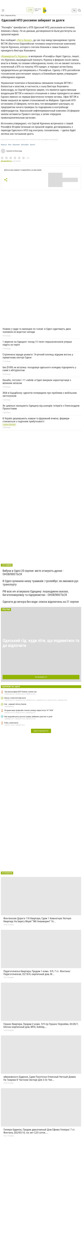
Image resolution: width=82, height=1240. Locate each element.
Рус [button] (74, 10)
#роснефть (25, 145)
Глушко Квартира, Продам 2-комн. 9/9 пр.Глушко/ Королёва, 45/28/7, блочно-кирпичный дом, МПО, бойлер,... (40, 1026)
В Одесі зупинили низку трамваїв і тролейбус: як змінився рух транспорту (40, 582)
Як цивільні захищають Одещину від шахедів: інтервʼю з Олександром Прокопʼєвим (41, 407)
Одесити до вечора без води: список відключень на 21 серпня (41, 601)
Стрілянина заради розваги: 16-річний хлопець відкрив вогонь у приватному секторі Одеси (38, 356)
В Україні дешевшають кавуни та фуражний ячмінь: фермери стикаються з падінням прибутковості (36, 420)
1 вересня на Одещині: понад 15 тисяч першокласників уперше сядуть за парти (37, 343)
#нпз (9, 145)
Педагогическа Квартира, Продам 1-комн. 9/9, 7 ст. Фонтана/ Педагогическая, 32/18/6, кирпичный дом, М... (36, 973)
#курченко (16, 145)
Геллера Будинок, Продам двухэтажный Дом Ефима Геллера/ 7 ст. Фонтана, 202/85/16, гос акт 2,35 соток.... (39, 1131)
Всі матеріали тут (41, 677)
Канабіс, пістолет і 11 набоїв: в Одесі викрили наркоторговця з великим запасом (37, 382)
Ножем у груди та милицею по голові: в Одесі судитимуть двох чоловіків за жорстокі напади (37, 330)
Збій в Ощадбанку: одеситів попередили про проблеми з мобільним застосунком (40, 394)
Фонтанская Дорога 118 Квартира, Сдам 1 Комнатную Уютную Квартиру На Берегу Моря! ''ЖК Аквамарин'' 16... (37, 920)
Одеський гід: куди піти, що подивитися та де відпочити (41, 643)
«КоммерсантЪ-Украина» (14, 56)
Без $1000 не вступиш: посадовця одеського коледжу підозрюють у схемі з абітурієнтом (39, 369)
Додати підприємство (41, 731)
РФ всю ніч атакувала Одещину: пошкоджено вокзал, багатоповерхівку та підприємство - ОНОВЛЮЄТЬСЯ (36, 593)
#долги (32, 145)
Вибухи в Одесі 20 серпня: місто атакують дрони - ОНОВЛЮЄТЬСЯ (33, 572)
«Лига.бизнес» (24, 40)
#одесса (4, 145)
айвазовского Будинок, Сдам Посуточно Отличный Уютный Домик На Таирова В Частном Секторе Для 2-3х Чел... (39, 1078)
